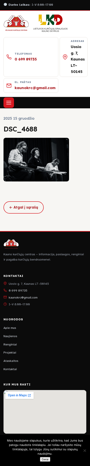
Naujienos (10, 336)
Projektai (9, 352)
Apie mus (9, 328)
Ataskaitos (10, 361)
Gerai (45, 459)
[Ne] (84, 450)
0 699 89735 (26, 59)
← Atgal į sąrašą (23, 207)
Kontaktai (10, 369)
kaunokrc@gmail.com (35, 87)
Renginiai (10, 344)
